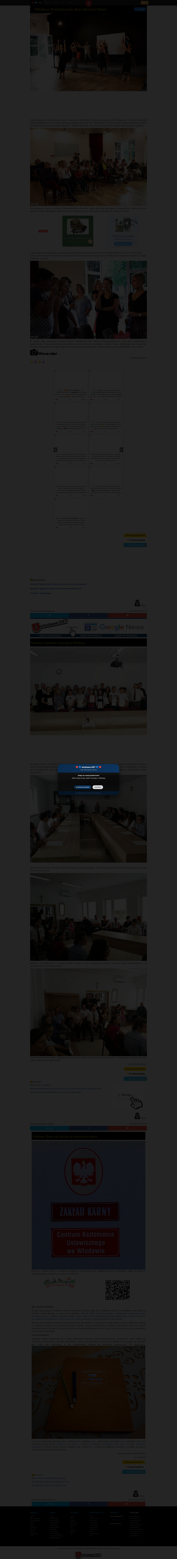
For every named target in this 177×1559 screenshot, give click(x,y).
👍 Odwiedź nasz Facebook (82, 787)
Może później (98, 787)
